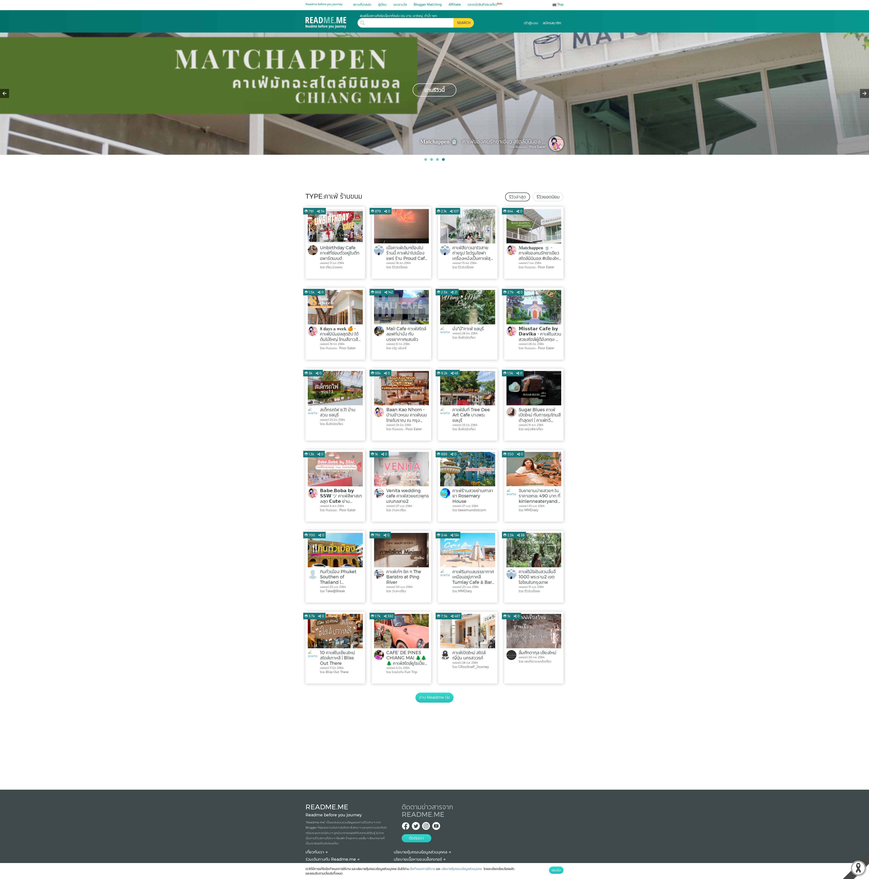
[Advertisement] (434, 741)
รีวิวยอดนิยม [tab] (548, 197)
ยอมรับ (556, 870)
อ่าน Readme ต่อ (434, 697)
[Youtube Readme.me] (436, 827)
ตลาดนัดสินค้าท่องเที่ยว (485, 4)
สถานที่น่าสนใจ (362, 4)
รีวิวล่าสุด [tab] (517, 197)
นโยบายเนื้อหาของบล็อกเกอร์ (418, 859)
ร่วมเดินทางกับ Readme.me (331, 859)
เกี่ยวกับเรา (315, 852)
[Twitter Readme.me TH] (416, 827)
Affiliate (455, 4)
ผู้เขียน (382, 4)
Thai (559, 4)
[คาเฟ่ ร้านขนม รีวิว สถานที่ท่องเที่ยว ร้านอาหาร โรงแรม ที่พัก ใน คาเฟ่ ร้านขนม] (332, 21)
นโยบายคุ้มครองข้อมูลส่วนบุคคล (421, 852)
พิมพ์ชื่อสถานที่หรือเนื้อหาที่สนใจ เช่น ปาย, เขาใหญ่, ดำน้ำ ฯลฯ (398, 16)
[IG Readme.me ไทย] (426, 827)
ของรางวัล (400, 4)
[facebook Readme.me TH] (406, 827)
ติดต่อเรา (416, 838)
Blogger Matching (428, 4)
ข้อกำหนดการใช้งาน (422, 869)
